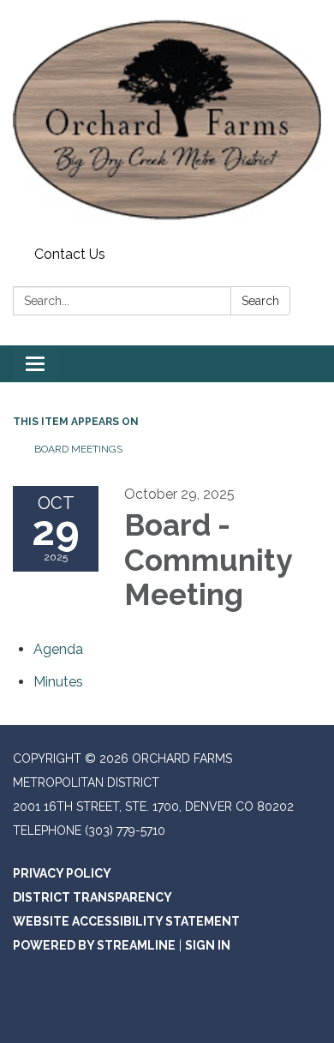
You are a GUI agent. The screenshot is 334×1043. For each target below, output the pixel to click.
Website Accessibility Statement (126, 921)
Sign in (207, 945)
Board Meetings (78, 449)
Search (260, 301)
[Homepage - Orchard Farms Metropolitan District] (167, 120)
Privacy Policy (62, 873)
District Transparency (92, 897)
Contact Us (69, 254)
